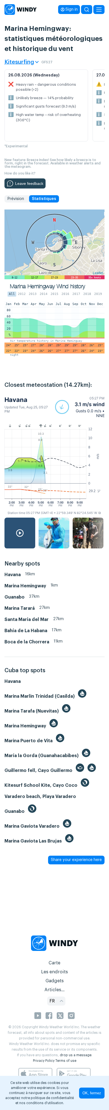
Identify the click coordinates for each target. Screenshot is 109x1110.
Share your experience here (76, 860)
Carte (54, 963)
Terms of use (65, 1060)
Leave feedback (29, 183)
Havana (15, 399)
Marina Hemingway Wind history (47, 286)
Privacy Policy (43, 1060)
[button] (80, 407)
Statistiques (44, 199)
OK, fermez (91, 1093)
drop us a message (75, 1055)
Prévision (15, 199)
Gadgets (55, 981)
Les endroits (54, 972)
